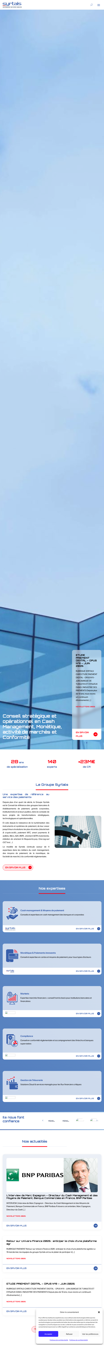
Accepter (48, 1334)
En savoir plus (82, 734)
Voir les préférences (90, 1334)
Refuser (69, 1334)
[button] (99, 1312)
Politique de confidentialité (59, 1340)
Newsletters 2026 (85, 723)
